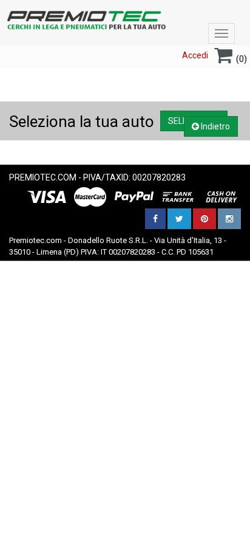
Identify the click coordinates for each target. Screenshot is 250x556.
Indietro (214, 126)
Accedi (195, 55)
